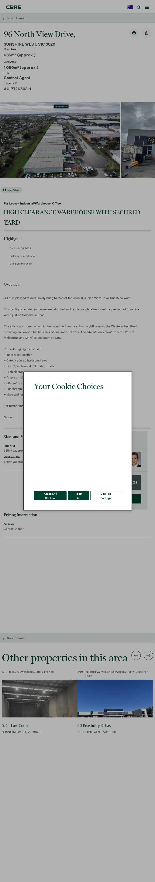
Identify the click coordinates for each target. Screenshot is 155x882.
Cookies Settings (106, 490)
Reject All (78, 490)
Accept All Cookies (50, 490)
